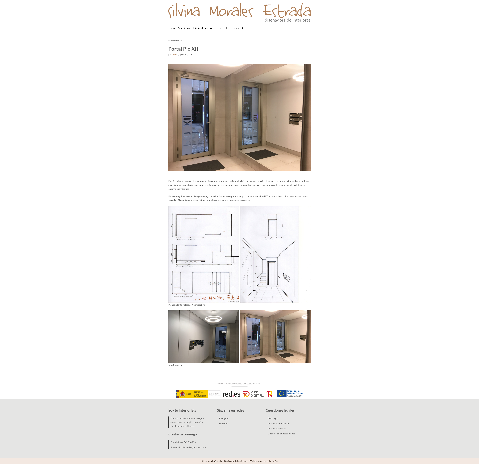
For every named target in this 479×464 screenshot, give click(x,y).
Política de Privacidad (278, 423)
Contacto (239, 27)
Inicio (172, 27)
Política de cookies (277, 428)
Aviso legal (273, 418)
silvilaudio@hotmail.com (193, 447)
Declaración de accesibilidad (281, 433)
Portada (171, 40)
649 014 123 (190, 442)
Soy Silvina (184, 27)
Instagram (224, 418)
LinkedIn (223, 423)
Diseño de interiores (204, 27)
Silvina (174, 54)
